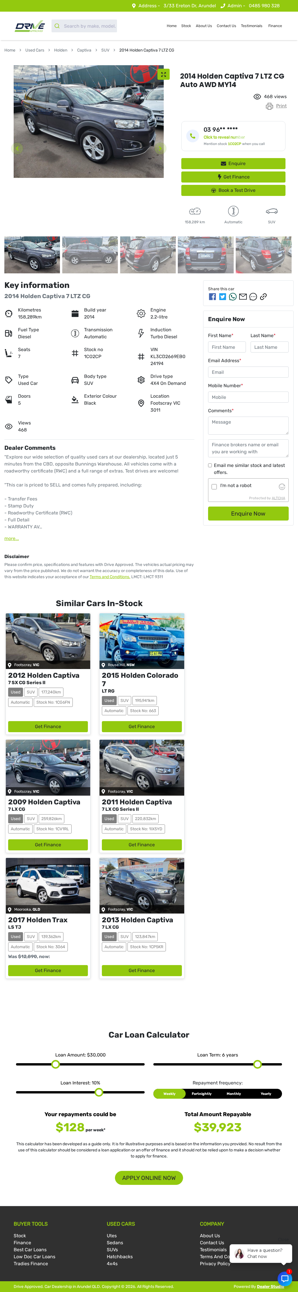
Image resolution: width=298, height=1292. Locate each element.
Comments (221, 410)
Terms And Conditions (224, 1256)
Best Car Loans (30, 1249)
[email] (243, 296)
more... (11, 538)
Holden (60, 50)
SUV (105, 50)
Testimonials (251, 26)
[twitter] (222, 296)
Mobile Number (225, 385)
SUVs (112, 1249)
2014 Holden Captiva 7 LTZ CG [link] (146, 50)
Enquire (237, 163)
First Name (220, 335)
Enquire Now (248, 513)
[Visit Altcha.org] (282, 486)
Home (172, 26)
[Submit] (58, 26)
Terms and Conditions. (110, 576)
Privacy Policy (215, 1263)
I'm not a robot (235, 485)
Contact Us (226, 26)
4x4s (112, 1263)
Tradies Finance (31, 1263)
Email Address (224, 360)
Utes (112, 1235)
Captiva (84, 50)
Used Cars (34, 50)
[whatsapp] (232, 296)
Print (281, 106)
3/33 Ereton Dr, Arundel (190, 5)
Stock (186, 26)
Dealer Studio (270, 1286)
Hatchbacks (120, 1256)
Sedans (115, 1242)
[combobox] (84, 26)
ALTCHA (278, 498)
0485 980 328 (264, 5)
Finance (275, 26)
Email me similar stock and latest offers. (249, 469)
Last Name (263, 335)
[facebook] (212, 296)
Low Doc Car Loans (34, 1256)
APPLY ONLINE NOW (149, 1177)
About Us (204, 26)
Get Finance (237, 177)
